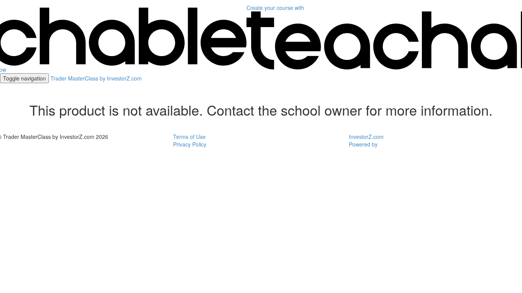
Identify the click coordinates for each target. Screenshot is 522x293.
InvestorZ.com (366, 136)
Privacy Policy (189, 144)
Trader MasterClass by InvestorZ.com (96, 78)
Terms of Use (189, 136)
